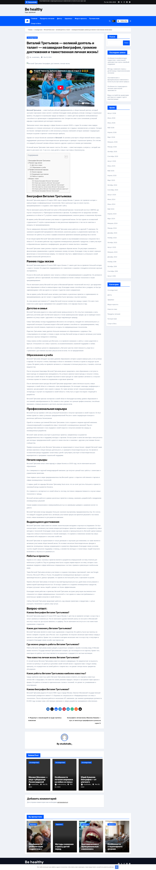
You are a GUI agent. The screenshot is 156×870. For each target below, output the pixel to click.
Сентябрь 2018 (113, 271)
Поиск (112, 37)
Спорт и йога (36, 23)
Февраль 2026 (112, 142)
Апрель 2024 (112, 214)
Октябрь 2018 (112, 266)
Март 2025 (111, 180)
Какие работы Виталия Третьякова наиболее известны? (51, 189)
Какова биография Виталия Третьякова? (47, 181)
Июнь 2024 (111, 204)
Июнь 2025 (111, 166)
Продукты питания (47, 19)
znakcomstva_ (62, 784)
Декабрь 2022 (112, 257)
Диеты (59, 19)
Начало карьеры (37, 172)
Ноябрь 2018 (112, 262)
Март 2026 (111, 137)
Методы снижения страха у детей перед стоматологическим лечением (119, 71)
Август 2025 (112, 161)
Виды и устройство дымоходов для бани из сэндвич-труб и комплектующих (118, 97)
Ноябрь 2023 (112, 238)
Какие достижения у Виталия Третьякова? (47, 183)
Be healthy (33, 9)
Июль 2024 (111, 199)
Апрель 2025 (112, 175)
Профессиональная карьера (38, 170)
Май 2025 (111, 171)
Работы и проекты (38, 176)
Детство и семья (37, 165)
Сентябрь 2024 (113, 190)
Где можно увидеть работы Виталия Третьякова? (49, 185)
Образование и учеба (39, 167)
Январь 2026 (112, 147)
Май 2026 (111, 128)
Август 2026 (112, 113)
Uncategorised (32, 37)
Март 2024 (111, 219)
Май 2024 (111, 209)
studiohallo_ (36, 57)
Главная (34, 19)
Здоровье (68, 19)
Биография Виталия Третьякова (39, 161)
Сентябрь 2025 (113, 156)
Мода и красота (81, 19)
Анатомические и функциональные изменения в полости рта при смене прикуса (118, 80)
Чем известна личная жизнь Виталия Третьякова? (50, 187)
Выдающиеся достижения (40, 174)
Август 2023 (112, 247)
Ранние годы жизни (35, 163)
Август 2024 (112, 195)
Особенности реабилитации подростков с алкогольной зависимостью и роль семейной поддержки (118, 61)
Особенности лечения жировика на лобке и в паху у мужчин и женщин (64, 780)
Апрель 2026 (112, 132)
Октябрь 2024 (112, 185)
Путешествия (94, 19)
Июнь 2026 (111, 123)
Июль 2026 (111, 118)
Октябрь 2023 (112, 242)
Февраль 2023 (112, 252)
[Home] (27, 21)
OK (117, 867)
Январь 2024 (112, 228)
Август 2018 (112, 276)
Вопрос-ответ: (34, 179)
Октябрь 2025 (112, 152)
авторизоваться (62, 802)
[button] (130, 21)
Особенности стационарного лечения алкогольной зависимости (117, 88)
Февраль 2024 (112, 223)
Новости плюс (112, 309)
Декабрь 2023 (112, 233)
